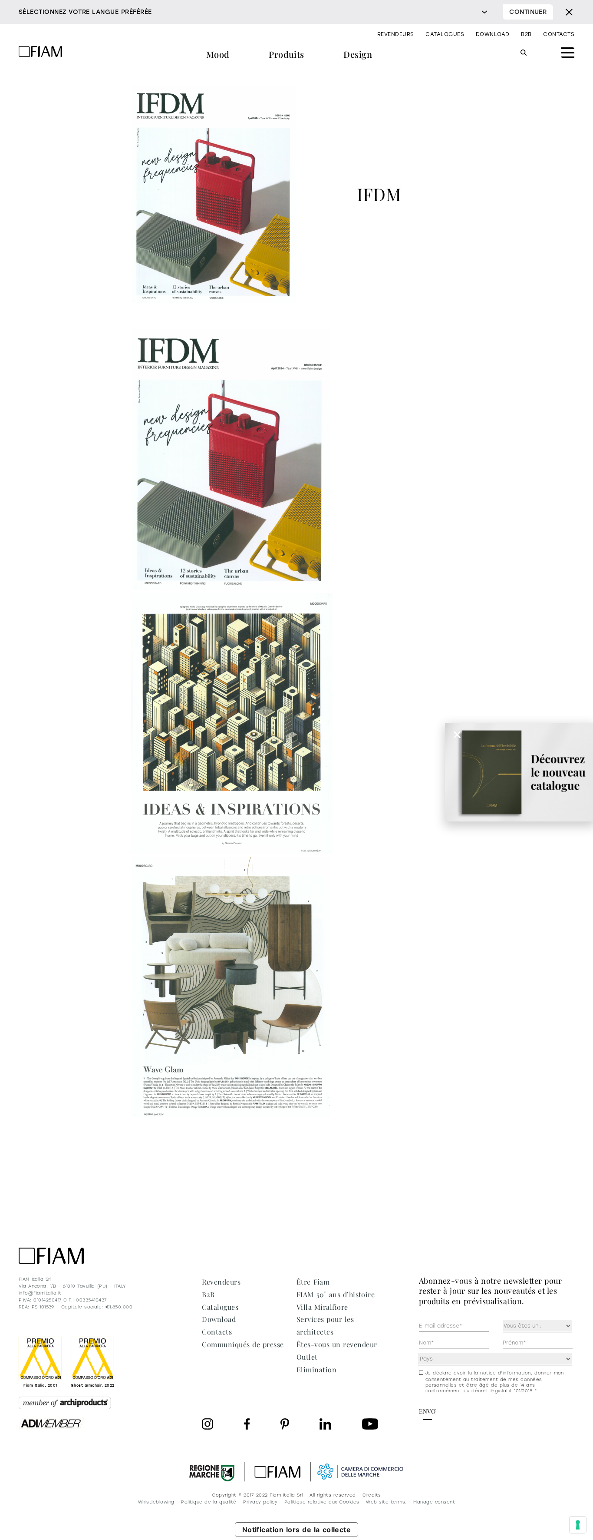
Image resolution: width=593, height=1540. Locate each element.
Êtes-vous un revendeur (336, 1344)
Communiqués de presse (242, 1344)
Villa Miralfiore (322, 1306)
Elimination (316, 1369)
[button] (457, 734)
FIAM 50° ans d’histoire (335, 1294)
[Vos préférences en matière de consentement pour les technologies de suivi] (578, 1525)
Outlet (307, 1356)
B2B (526, 34)
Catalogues (444, 34)
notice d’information (505, 1373)
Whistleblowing (156, 1502)
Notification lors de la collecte (296, 1529)
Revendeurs (395, 34)
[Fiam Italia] (40, 53)
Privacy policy (260, 1502)
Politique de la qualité (208, 1502)
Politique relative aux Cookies (321, 1502)
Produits (286, 54)
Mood (218, 54)
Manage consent (434, 1502)
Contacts (558, 34)
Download (493, 34)
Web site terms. (386, 1502)
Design (357, 54)
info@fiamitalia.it (40, 1293)
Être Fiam (312, 1281)
